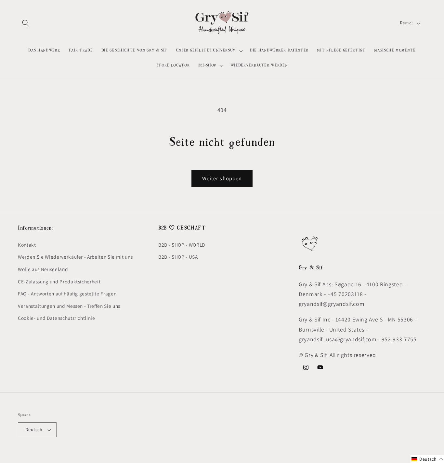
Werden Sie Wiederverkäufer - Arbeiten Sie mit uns (75, 256)
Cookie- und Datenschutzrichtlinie (56, 318)
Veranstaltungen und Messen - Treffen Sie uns (69, 306)
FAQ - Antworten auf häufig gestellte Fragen (67, 293)
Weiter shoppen (222, 178)
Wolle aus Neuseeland (43, 269)
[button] (25, 23)
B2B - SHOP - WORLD (181, 244)
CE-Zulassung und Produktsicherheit (59, 281)
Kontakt (27, 244)
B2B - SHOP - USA (178, 256)
